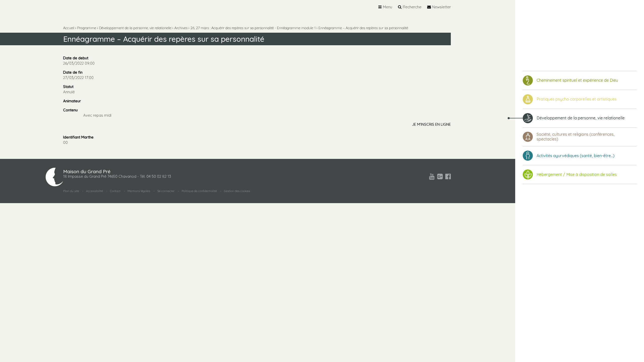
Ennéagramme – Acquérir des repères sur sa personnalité (363, 28)
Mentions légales (139, 191)
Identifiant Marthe (78, 137)
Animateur (72, 101)
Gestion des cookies (237, 191)
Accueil (68, 28)
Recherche (412, 7)
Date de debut (75, 58)
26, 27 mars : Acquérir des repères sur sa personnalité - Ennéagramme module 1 (252, 28)
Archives (180, 28)
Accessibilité (94, 191)
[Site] (548, 30)
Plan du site (71, 191)
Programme (86, 28)
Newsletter (441, 7)
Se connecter (166, 191)
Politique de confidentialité (199, 191)
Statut (68, 86)
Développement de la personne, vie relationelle (135, 28)
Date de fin (73, 72)
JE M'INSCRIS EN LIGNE (431, 124)
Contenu (70, 110)
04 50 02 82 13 (158, 176)
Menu (387, 7)
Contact (115, 191)
